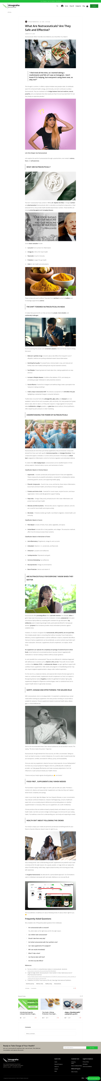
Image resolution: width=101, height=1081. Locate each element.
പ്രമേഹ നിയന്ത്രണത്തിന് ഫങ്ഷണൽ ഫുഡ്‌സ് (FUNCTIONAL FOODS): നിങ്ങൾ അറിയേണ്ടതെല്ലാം (73, 1013)
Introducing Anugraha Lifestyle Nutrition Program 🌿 (28, 1013)
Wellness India (39, 983)
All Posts (9, 12)
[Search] (57, 6)
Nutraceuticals (57, 983)
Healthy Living (48, 983)
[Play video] (50, 599)
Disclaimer (85, 1064)
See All (81, 996)
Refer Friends (74, 1071)
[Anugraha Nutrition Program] (28, 1004)
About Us (56, 1066)
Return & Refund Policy (76, 1065)
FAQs (55, 1071)
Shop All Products (58, 1064)
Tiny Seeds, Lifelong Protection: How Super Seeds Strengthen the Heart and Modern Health (50, 1013)
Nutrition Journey (30, 983)
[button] (87, 6)
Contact (56, 1069)
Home (55, 1062)
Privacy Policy (86, 1061)
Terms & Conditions (87, 1066)
